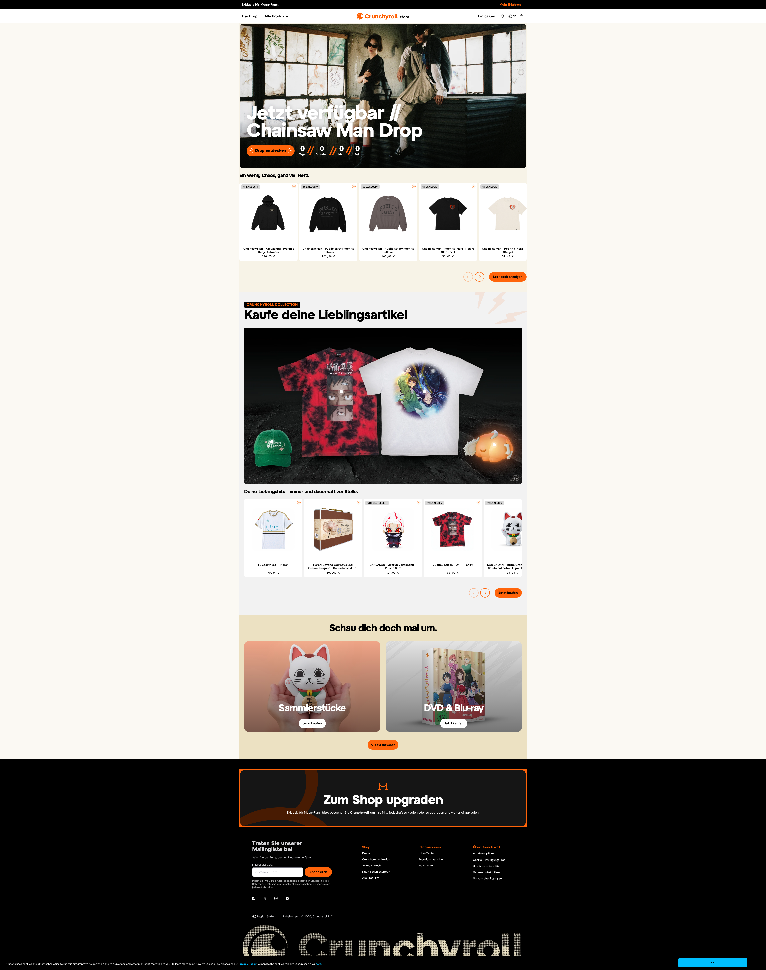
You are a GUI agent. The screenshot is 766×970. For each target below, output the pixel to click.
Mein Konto (426, 865)
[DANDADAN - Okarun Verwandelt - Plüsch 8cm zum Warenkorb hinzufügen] (419, 503)
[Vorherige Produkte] (468, 277)
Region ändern (267, 916)
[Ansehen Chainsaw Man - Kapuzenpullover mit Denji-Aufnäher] (268, 213)
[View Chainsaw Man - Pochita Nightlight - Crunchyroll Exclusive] (494, 444)
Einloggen (486, 16)
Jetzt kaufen (508, 593)
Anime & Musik (371, 865)
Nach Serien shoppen (376, 871)
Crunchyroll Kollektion (376, 859)
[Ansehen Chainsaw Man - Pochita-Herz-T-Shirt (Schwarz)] (448, 213)
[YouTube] (287, 898)
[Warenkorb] (521, 16)
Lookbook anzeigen (508, 277)
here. (318, 964)
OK (713, 962)
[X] (265, 898)
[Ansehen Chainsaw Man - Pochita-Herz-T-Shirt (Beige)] (507, 213)
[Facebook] (254, 898)
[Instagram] (276, 898)
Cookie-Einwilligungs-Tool (489, 860)
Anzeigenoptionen (484, 853)
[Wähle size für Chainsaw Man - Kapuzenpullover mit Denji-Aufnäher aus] (294, 186)
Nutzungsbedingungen (487, 878)
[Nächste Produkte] (479, 277)
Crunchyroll (359, 812)
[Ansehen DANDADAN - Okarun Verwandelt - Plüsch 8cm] (393, 530)
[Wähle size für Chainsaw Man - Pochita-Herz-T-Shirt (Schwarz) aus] (474, 186)
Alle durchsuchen (383, 745)
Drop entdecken (270, 151)
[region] (383, 222)
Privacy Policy (248, 964)
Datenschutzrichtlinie (486, 872)
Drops (366, 853)
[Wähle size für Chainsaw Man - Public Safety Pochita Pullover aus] (354, 186)
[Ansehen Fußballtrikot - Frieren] (273, 530)
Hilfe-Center (427, 853)
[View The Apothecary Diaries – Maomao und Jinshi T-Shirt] (424, 391)
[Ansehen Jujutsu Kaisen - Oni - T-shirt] (452, 530)
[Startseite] (383, 16)
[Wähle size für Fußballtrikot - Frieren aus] (299, 503)
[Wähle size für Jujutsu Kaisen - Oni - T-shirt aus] (478, 503)
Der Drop (250, 16)
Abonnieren (318, 872)
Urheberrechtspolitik (486, 866)
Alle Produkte (276, 16)
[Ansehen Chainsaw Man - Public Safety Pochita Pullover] (328, 213)
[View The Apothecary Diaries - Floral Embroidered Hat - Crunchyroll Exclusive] (271, 441)
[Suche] (503, 16)
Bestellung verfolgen (431, 859)
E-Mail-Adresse (262, 864)
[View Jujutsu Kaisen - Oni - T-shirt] (341, 391)
